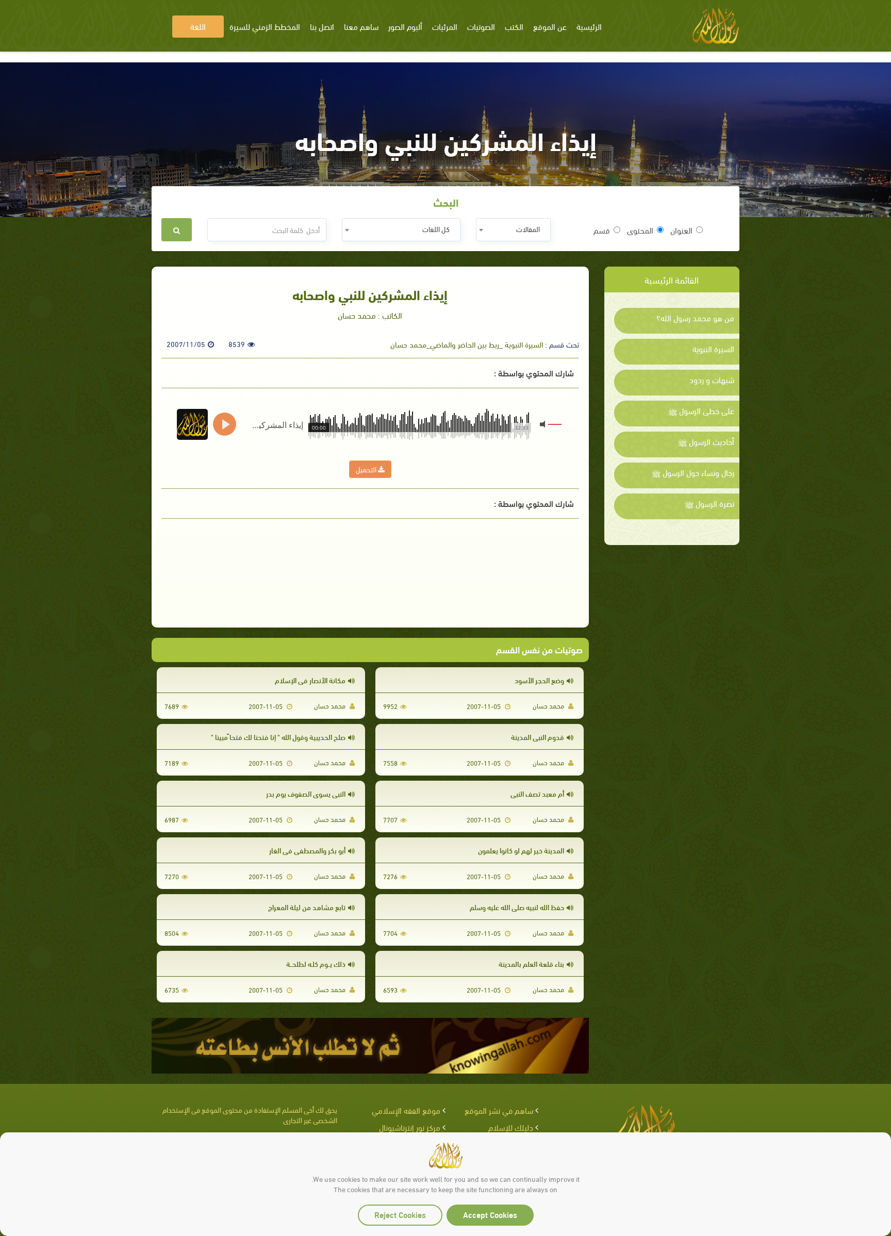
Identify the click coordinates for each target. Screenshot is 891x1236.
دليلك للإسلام (510, 1127)
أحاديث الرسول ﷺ (706, 441)
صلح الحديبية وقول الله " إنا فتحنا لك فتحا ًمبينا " (278, 736)
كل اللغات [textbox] (436, 228)
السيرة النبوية (713, 348)
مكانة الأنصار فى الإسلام (310, 679)
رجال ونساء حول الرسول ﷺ (693, 472)
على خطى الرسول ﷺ (701, 410)
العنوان (681, 230)
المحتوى (640, 230)
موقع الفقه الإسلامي (406, 1110)
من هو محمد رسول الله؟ (695, 317)
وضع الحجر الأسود (539, 679)
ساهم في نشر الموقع (499, 1110)
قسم (601, 230)
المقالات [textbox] (528, 228)
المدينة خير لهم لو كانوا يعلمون (521, 850)
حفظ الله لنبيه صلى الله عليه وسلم (517, 906)
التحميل (367, 469)
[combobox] (513, 229)
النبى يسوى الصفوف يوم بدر (305, 793)
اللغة (198, 26)
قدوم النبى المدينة (537, 736)
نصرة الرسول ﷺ (709, 503)
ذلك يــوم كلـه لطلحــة (315, 963)
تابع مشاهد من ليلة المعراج (306, 906)
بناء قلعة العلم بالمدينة (531, 963)
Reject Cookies (400, 1214)
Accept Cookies (490, 1214)
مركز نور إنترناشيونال (409, 1127)
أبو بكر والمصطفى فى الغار (307, 850)
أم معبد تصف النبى (537, 793)
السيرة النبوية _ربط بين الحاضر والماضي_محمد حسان (466, 344)
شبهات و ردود (711, 379)
